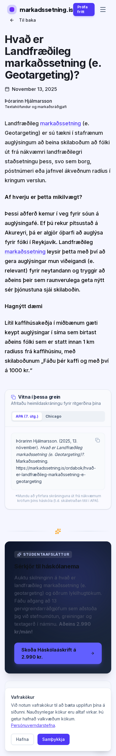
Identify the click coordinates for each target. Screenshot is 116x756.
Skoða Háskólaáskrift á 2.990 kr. (48, 653)
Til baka (27, 20)
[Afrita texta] (97, 440)
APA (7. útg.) (27, 416)
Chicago (53, 416)
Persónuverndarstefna (33, 725)
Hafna (22, 739)
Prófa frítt (82, 9)
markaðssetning (60, 123)
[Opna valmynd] (103, 9)
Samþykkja (53, 739)
